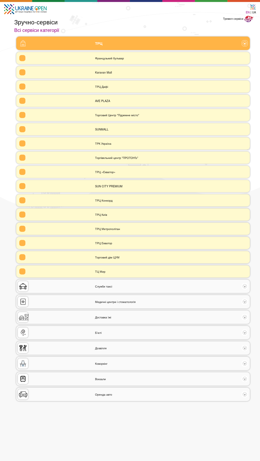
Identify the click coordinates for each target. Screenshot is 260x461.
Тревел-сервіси (233, 18)
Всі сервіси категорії (36, 29)
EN (248, 12)
